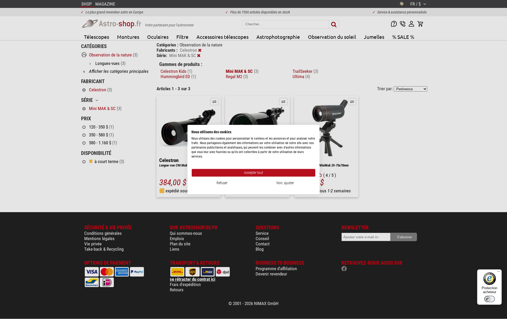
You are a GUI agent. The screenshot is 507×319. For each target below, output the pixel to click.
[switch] (489, 299)
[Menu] (498, 272)
